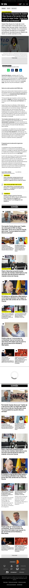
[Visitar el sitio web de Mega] (5, 569)
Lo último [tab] (18, 172)
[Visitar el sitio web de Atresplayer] (14, 572)
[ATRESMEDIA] (14, 561)
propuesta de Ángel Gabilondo (17, 93)
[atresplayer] (24, 4)
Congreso (7, 193)
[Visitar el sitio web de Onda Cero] (17, 569)
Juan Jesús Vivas (20, 0)
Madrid (8, 8)
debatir (10, 99)
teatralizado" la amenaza (8, 122)
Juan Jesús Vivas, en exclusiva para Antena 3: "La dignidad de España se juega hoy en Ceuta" (14, 188)
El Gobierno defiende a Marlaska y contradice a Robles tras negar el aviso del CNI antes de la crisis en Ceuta (14, 298)
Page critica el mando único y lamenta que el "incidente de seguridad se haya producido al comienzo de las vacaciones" (8, 316)
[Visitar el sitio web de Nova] (23, 566)
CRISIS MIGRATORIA (6, 311)
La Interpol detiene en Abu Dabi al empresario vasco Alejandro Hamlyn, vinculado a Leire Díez (21, 315)
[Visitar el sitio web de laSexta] (11, 566)
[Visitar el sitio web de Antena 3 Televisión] (5, 566)
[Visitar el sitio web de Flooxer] (21, 572)
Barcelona (14, 8)
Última (20, 4)
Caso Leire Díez (18, 311)
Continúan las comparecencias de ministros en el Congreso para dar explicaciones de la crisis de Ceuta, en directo (8, 247)
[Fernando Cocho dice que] (14, 217)
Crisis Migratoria (6, 268)
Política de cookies (22, 582)
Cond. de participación (11, 584)
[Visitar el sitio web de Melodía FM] (7, 572)
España (14, 386)
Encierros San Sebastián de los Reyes (9, 0)
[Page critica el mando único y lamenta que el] (8, 309)
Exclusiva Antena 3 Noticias (12, 184)
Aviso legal (5, 582)
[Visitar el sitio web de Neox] (17, 566)
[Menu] (27, 4)
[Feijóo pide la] (14, 329)
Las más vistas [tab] (6, 172)
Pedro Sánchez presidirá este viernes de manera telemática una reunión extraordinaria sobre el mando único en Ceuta (14, 273)
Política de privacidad (12, 582)
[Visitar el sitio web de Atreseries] (11, 569)
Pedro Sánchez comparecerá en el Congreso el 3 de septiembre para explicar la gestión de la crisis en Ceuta (15, 179)
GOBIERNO (7, 175)
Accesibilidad (19, 584)
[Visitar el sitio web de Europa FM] (23, 569)
